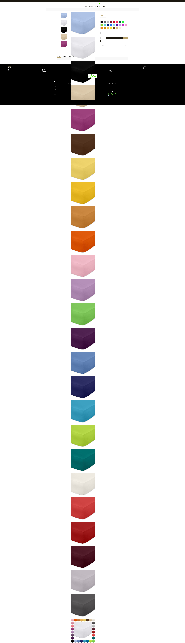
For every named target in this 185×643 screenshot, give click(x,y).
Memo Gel (43, 67)
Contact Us (56, 92)
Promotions (98, 6)
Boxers (110, 71)
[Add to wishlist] (125, 38)
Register (55, 91)
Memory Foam (44, 66)
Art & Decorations (146, 70)
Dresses (144, 67)
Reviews (59, 56)
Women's (144, 66)
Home (79, 6)
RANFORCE (9, 70)
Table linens (145, 71)
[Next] (64, 49)
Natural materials (44, 68)
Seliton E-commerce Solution (159, 101)
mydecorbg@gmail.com (112, 83)
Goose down (43, 69)
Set (143, 68)
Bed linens (90, 9)
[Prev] (64, 31)
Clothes (110, 69)
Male (110, 70)
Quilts (42, 70)
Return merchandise (68, 56)
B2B (54, 88)
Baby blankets (111, 66)
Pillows (9, 71)
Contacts (104, 6)
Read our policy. (16, 101)
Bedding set (9, 67)
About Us (55, 86)
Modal (8, 69)
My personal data (23, 101)
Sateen (9, 68)
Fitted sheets (95, 9)
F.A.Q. (55, 89)
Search (55, 94)
